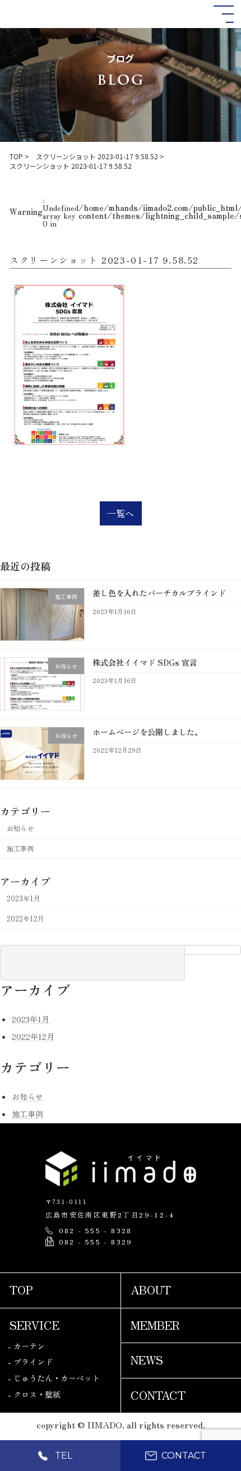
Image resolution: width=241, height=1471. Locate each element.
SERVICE (34, 1325)
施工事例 (20, 848)
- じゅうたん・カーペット (54, 1378)
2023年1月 (23, 898)
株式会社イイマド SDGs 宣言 (144, 662)
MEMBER (155, 1325)
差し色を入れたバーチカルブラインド (159, 593)
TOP (21, 1290)
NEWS (147, 1360)
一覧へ (120, 513)
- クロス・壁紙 (34, 1394)
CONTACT (158, 1395)
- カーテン (26, 1346)
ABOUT (151, 1290)
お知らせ (20, 828)
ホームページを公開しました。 (147, 731)
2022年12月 (25, 919)
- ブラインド (30, 1361)
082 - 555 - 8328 (95, 1231)
